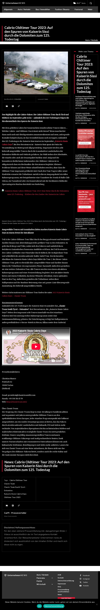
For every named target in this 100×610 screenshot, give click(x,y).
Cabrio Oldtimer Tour (18, 480)
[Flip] (12, 106)
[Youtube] (80, 585)
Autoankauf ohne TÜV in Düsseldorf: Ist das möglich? (85, 235)
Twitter (85, 582)
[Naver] (6, 106)
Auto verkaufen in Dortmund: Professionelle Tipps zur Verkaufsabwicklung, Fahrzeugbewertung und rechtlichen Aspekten (86, 247)
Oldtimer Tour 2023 (12, 497)
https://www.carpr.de (10, 516)
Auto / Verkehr (91, 40)
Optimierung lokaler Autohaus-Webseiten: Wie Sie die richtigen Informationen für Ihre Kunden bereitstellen (85, 116)
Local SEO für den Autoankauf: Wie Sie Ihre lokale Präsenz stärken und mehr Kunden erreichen (85, 157)
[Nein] (96, 604)
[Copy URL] (18, 106)
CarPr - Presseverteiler (15, 513)
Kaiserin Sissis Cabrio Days (15, 494)
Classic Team (9, 484)
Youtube (86, 585)
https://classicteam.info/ (16, 402)
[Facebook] (80, 575)
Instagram (86, 579)
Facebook (86, 575)
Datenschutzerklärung (54, 606)
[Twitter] (80, 582)
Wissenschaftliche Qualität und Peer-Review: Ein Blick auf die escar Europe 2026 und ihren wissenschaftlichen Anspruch (85, 222)
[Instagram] (80, 578)
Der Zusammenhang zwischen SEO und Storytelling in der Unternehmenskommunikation (85, 171)
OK (39, 606)
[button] (91, 3)
